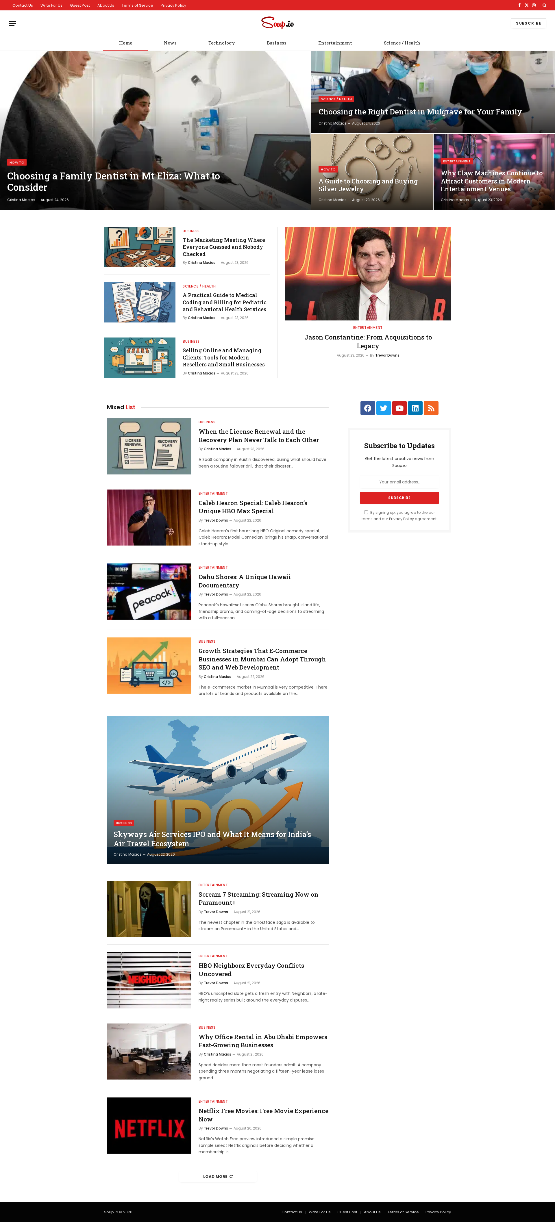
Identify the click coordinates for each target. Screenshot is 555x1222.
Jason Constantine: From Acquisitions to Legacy (368, 341)
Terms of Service (137, 5)
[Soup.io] (277, 23)
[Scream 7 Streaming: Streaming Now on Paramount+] (149, 909)
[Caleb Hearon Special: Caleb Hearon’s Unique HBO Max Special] (149, 517)
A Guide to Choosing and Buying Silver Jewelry (368, 185)
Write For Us (51, 5)
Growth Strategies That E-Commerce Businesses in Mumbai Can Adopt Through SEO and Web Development (262, 659)
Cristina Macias (21, 199)
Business (276, 43)
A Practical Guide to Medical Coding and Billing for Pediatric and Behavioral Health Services (225, 302)
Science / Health (402, 43)
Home (125, 43)
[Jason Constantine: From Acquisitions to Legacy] (368, 273)
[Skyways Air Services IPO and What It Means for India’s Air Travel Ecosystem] (218, 790)
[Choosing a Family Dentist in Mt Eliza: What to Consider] (155, 130)
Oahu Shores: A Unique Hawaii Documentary (245, 581)
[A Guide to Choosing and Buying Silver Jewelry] (372, 172)
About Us (105, 5)
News (170, 43)
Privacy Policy (173, 5)
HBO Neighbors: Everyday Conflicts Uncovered (251, 969)
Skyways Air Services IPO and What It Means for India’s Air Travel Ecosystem (212, 839)
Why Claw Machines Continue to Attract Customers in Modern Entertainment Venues (492, 181)
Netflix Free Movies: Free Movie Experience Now (263, 1115)
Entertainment (335, 43)
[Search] (543, 5)
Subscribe (528, 23)
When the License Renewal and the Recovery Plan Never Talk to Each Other (259, 435)
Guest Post (80, 5)
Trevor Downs (387, 355)
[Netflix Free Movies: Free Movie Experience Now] (149, 1125)
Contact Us (22, 5)
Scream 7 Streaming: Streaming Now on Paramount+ (259, 898)
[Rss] (431, 408)
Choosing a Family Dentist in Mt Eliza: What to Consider (113, 181)
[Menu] (12, 23)
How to (17, 162)
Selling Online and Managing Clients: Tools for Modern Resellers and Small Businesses (224, 357)
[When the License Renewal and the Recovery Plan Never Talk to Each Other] (149, 446)
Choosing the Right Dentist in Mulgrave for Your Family (420, 111)
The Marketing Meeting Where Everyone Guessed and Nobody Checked (224, 246)
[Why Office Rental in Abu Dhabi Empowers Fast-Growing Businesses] (149, 1051)
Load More (215, 1176)
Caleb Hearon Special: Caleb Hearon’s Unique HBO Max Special (253, 507)
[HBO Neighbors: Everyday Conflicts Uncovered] (149, 980)
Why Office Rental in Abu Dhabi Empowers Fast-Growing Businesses (263, 1041)
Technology (221, 43)
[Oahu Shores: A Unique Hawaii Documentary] (149, 591)
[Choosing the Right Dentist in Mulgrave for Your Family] (433, 92)
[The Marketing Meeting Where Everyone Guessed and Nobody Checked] (139, 247)
